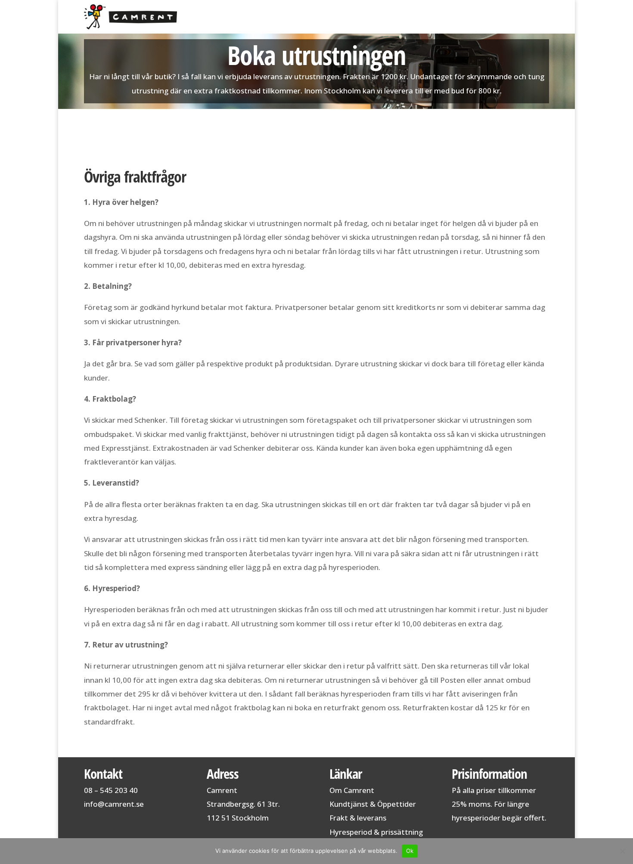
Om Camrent (351, 790)
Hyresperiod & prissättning (376, 832)
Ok (410, 850)
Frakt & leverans (357, 818)
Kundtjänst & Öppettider (372, 804)
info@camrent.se (114, 804)
